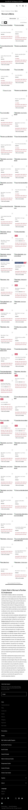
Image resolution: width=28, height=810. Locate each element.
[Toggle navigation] (26, 5)
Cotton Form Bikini (18, 31)
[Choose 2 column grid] (5, 22)
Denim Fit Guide (5, 768)
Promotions (4, 731)
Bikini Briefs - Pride (4, 288)
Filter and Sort (13, 18)
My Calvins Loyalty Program (8, 740)
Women (3, 11)
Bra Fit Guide (4, 749)
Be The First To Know (6, 745)
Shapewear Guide (6, 763)
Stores (3, 735)
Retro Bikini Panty (4, 569)
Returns (3, 716)
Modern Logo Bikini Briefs (20, 54)
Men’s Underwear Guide (7, 759)
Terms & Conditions (13, 806)
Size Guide (3, 725)
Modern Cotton (5, 621)
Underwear (7, 11)
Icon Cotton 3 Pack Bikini (6, 32)
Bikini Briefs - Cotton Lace (6, 547)
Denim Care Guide (6, 772)
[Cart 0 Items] (23, 6)
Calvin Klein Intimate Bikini (20, 357)
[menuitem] (20, 5)
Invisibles (11, 631)
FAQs (2, 707)
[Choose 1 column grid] (2, 22)
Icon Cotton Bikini (18, 75)
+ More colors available (19, 40)
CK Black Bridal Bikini (19, 238)
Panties (12, 11)
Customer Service (5, 705)
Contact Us (3, 710)
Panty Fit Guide (5, 754)
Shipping (3, 719)
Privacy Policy (4, 806)
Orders (3, 713)
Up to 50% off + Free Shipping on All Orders (14, 1)
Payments (3, 722)
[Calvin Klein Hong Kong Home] (3, 6)
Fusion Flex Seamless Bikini (20, 143)
